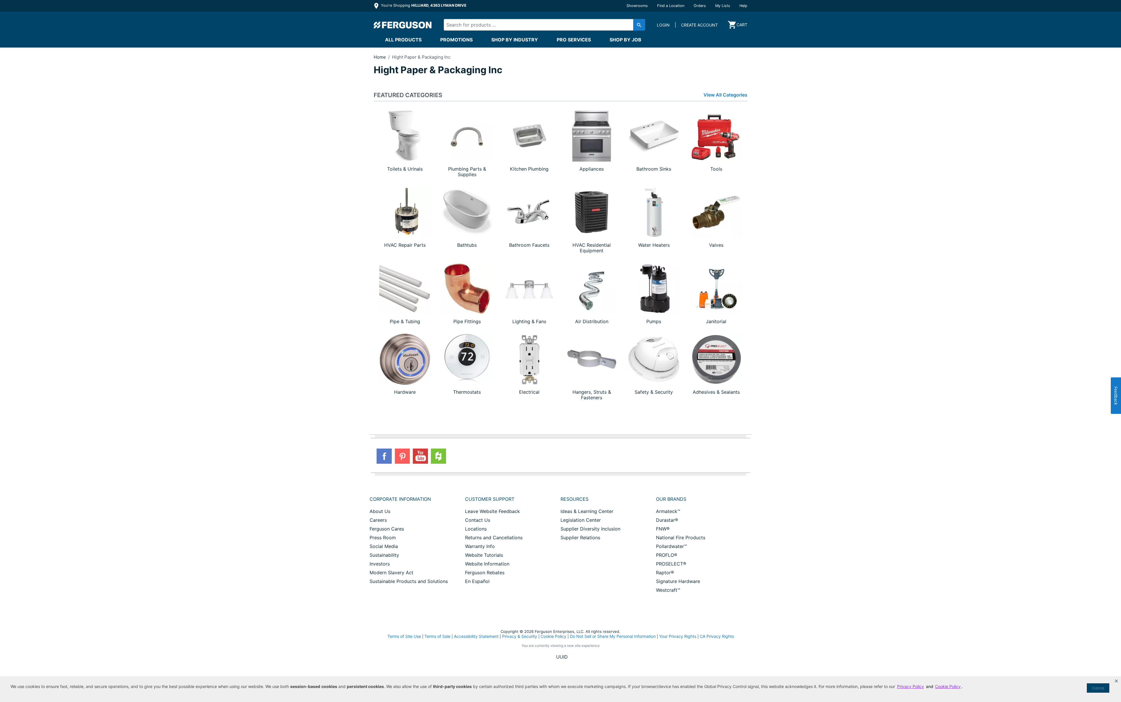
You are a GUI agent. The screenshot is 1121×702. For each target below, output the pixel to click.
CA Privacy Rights (717, 636)
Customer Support (489, 499)
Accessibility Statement (476, 636)
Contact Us (477, 520)
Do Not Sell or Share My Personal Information (613, 636)
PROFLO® (666, 555)
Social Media (384, 546)
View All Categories (725, 95)
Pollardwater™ (671, 546)
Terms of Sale (437, 636)
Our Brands (671, 499)
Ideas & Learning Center (586, 511)
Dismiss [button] (1098, 688)
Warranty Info (480, 546)
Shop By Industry (514, 40)
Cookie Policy (553, 636)
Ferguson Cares (387, 529)
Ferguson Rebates (484, 572)
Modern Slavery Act (391, 572)
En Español (477, 581)
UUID (562, 657)
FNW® (663, 529)
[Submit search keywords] (639, 25)
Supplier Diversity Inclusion (590, 529)
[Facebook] (384, 456)
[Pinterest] (402, 456)
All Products (403, 40)
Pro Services (574, 40)
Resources (574, 499)
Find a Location (670, 5)
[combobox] (539, 25)
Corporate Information (400, 499)
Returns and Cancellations (494, 537)
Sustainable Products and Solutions (409, 581)
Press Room (383, 537)
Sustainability (384, 555)
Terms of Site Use (404, 636)
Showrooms (637, 5)
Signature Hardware (678, 581)
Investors (380, 564)
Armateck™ (668, 511)
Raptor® (665, 572)
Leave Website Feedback (492, 511)
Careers (378, 520)
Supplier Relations (580, 537)
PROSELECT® (671, 564)
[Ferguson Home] (403, 25)
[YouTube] (420, 456)
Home (380, 57)
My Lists (722, 5)
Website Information (487, 564)
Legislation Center (580, 520)
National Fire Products (680, 537)
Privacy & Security (519, 636)
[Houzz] (438, 456)
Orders (700, 5)
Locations (476, 529)
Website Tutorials (484, 555)
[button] (1116, 681)
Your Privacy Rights (677, 636)
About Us (380, 511)
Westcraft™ (668, 590)
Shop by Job (625, 40)
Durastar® (667, 520)
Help (743, 5)
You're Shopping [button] (423, 5)
